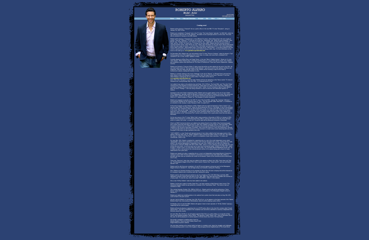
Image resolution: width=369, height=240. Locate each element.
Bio (207, 18)
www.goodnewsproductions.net (195, 50)
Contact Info (221, 18)
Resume (200, 18)
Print (178, 18)
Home (172, 18)
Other (213, 18)
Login (194, 239)
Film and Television (189, 18)
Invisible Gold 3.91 (183, 239)
